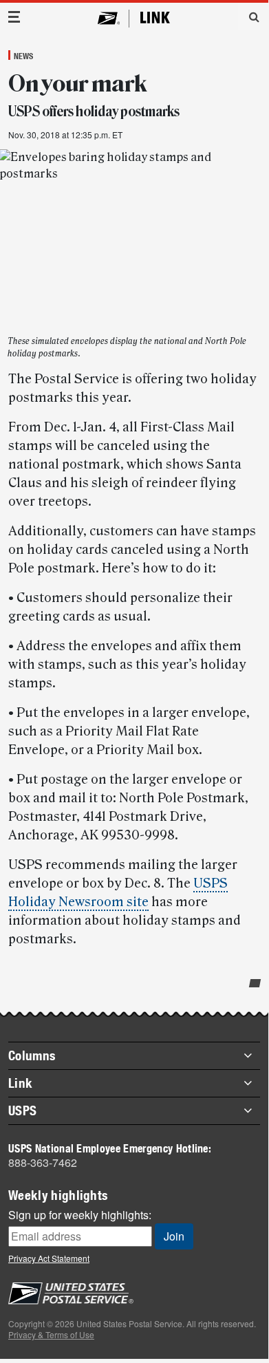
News (23, 55)
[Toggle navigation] (14, 17)
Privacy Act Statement (48, 1258)
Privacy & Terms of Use (51, 1334)
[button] (249, 16)
